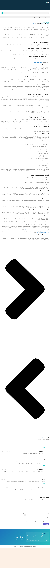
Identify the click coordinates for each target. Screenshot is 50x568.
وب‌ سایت (47, 517)
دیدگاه (48, 501)
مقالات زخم (46, 437)
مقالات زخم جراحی (41, 437)
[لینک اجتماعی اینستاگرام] (25, 8)
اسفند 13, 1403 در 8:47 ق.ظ (5, 451)
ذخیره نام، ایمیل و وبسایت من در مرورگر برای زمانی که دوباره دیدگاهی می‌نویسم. (35, 521)
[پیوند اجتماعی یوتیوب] (23, 8)
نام (48, 513)
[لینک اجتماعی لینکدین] (23, 9)
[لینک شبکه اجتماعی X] (26, 8)
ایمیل (24, 513)
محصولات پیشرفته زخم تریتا (29, 229)
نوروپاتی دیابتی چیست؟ (38, 62)
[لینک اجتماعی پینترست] (22, 8)
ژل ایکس (38, 232)
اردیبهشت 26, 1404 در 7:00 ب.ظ (6, 459)
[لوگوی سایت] (45, 10)
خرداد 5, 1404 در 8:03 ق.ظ (5, 469)
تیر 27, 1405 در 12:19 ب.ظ (5, 487)
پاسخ (44, 447)
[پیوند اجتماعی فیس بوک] (27, 8)
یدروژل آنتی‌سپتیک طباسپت (44, 232)
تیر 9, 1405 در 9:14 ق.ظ (4, 479)
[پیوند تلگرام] (22, 9)
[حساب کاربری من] (48, 4)
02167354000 (16, 537)
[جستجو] (2, 13)
